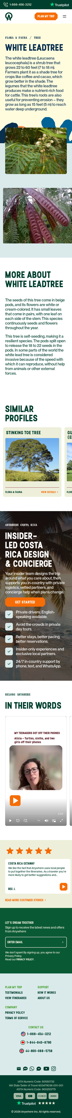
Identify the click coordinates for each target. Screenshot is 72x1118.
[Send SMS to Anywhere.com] (25, 1068)
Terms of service (16, 1018)
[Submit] (63, 942)
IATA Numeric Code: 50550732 (36, 1081)
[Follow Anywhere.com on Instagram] (53, 1068)
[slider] (8, 813)
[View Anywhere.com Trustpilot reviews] (59, 5)
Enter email (15, 942)
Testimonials (14, 992)
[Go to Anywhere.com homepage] (8, 16)
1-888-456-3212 (20, 4)
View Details (48, 492)
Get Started (25, 602)
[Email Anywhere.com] (18, 1068)
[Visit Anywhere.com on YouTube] (46, 1069)
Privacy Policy (25, 959)
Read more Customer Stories (24, 900)
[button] (10, 820)
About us (44, 998)
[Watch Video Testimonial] (63, 887)
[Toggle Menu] (64, 16)
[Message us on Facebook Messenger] (38, 1068)
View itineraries (16, 998)
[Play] (15, 800)
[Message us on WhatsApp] (32, 1068)
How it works (47, 992)
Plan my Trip (46, 16)
